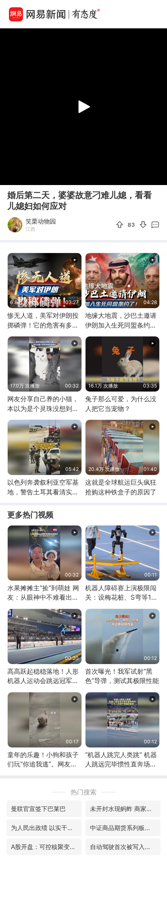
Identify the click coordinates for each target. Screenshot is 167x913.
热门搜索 (83, 792)
